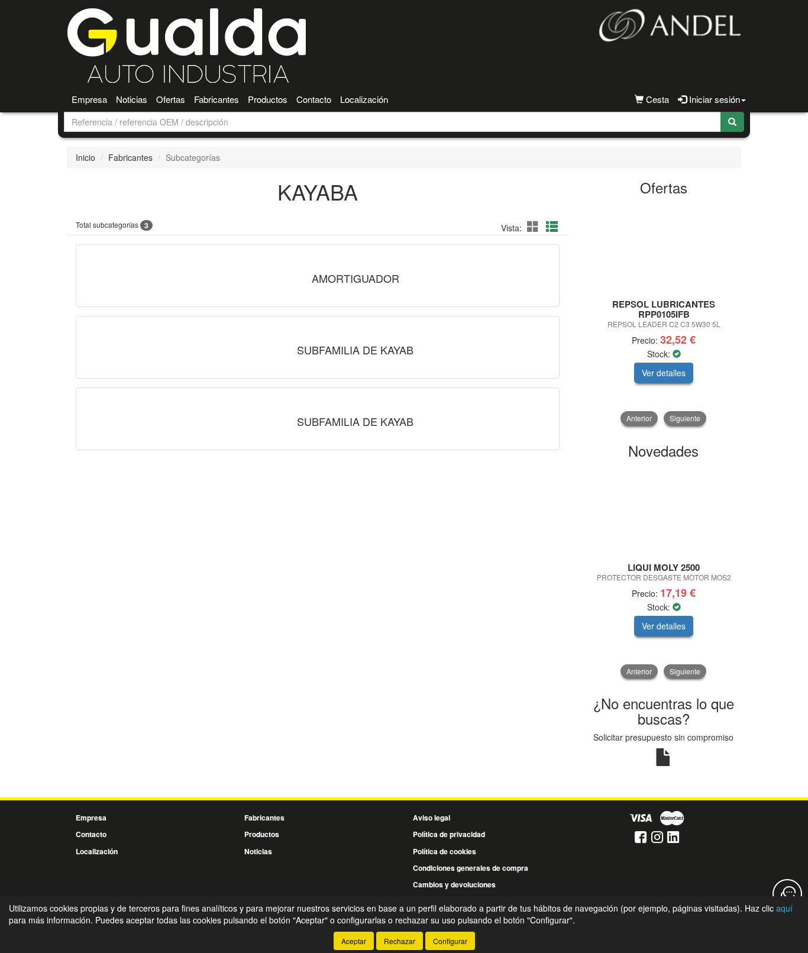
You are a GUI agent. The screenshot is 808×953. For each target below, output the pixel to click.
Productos (267, 99)
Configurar (450, 941)
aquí (784, 908)
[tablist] (664, 314)
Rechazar (399, 941)
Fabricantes (216, 99)
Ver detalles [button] (664, 373)
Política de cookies (444, 851)
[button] (534, 226)
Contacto (313, 99)
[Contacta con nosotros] (787, 894)
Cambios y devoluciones (454, 884)
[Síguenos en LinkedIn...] (673, 838)
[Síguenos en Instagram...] (657, 838)
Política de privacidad (449, 834)
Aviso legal (431, 817)
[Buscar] (732, 122)
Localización (364, 99)
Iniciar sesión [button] (713, 99)
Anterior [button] (639, 418)
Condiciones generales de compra (470, 867)
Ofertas (170, 99)
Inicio (85, 157)
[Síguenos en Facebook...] (640, 838)
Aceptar (353, 941)
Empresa (89, 99)
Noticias (131, 99)
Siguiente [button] (685, 418)
